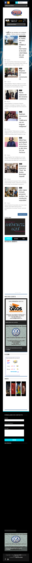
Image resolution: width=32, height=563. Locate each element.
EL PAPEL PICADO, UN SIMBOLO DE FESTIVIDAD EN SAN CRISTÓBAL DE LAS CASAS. (23, 48)
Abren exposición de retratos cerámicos (23, 96)
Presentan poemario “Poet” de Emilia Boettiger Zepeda (22, 171)
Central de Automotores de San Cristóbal (13, 548)
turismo (24, 36)
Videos (7, 379)
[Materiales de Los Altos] (16, 300)
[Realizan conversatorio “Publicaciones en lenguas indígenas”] (11, 113)
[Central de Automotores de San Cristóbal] (16, 326)
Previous (6, 541)
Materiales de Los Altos (12, 322)
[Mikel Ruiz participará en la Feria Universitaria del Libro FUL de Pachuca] (11, 139)
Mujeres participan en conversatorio (23, 75)
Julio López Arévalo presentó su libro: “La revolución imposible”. (23, 195)
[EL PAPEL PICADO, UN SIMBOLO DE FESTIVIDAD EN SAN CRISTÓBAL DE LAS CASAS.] (11, 38)
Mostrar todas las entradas (18, 34)
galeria (20, 36)
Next (25, 541)
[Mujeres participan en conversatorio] (11, 70)
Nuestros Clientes (10, 297)
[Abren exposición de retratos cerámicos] (11, 92)
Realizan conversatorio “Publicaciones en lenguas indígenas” (23, 120)
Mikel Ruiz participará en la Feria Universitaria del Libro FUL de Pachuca (23, 146)
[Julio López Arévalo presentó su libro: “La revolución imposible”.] (11, 189)
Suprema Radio (18, 292)
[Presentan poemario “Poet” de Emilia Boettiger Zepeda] (11, 165)
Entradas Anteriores (22, 214)
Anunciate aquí (10, 530)
